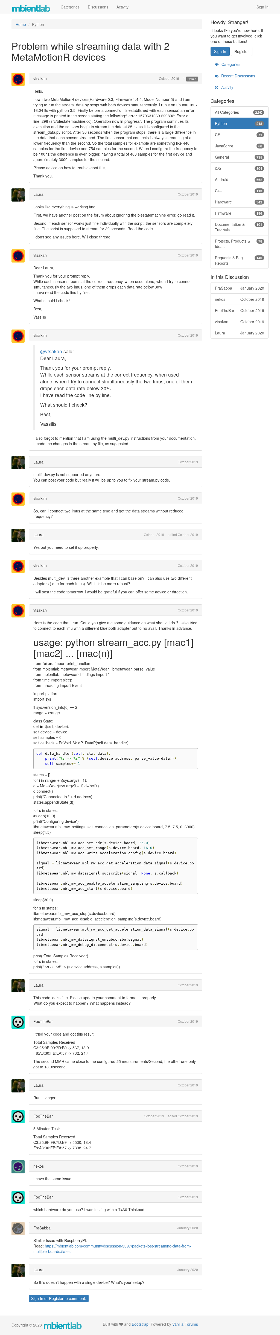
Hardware (238, 202)
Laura (38, 194)
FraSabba (42, 1228)
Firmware (238, 213)
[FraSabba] (19, 1228)
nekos (38, 1166)
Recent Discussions (237, 75)
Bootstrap (140, 1324)
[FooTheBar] (19, 1022)
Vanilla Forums (185, 1324)
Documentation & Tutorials (238, 226)
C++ (238, 190)
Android (238, 179)
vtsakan (40, 78)
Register (56, 1298)
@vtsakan (51, 351)
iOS (238, 168)
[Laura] (19, 195)
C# (238, 134)
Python (192, 79)
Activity (122, 7)
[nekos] (19, 1166)
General (238, 157)
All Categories (238, 112)
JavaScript (238, 145)
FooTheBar (43, 1021)
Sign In (262, 7)
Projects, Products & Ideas (238, 243)
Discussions (98, 7)
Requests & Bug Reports (238, 260)
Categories (70, 7)
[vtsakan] (19, 79)
